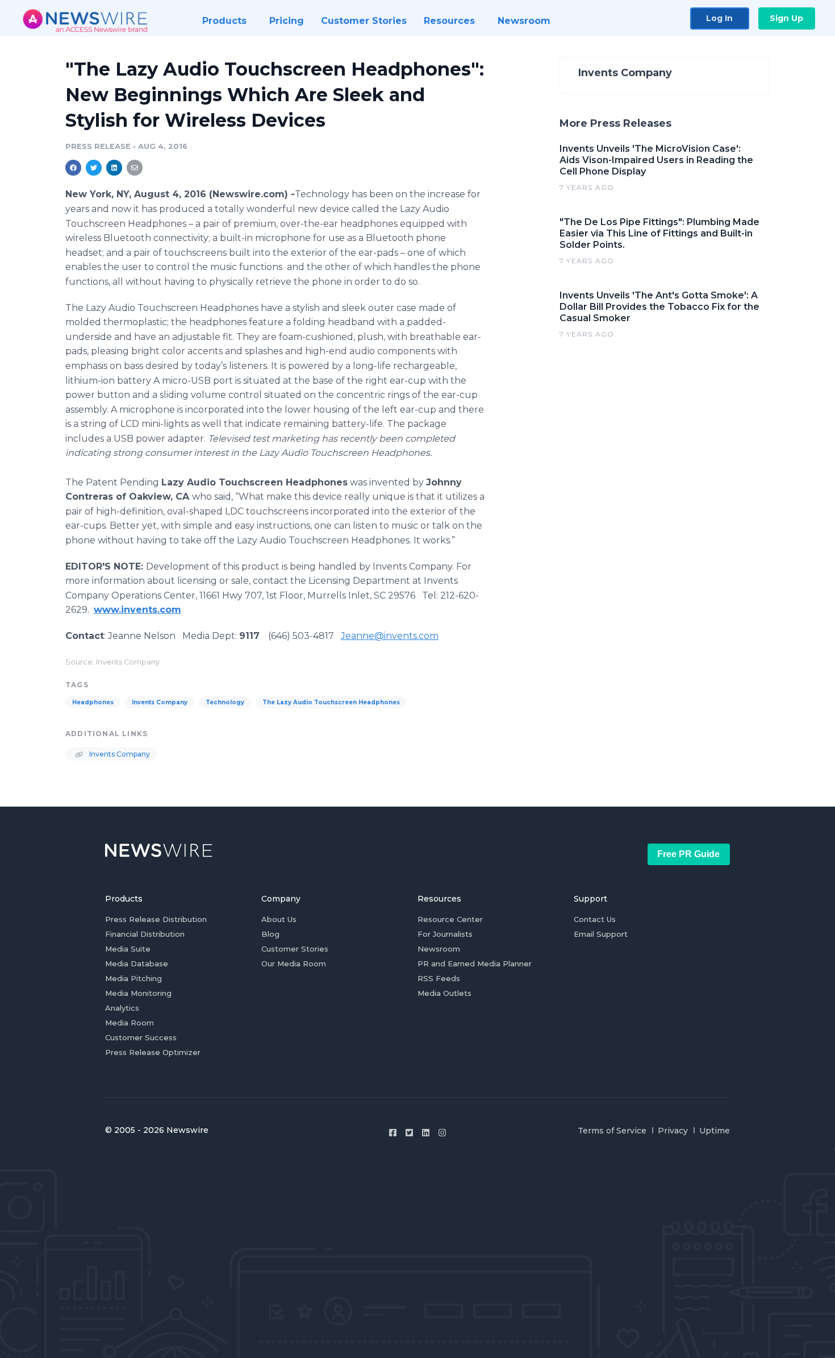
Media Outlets (444, 993)
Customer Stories (294, 948)
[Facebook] (392, 1132)
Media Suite (128, 948)
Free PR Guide (688, 854)
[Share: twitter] (93, 167)
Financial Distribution (145, 933)
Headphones (93, 702)
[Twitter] (409, 1132)
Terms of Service (612, 1131)
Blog (270, 933)
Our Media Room (293, 963)
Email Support (601, 933)
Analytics (122, 1007)
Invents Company (159, 702)
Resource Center (450, 919)
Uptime (714, 1131)
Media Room (129, 1022)
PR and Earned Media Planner (475, 963)
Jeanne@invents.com (390, 635)
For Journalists (445, 933)
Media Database (136, 963)
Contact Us (595, 919)
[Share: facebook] (73, 167)
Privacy (673, 1131)
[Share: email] (134, 167)
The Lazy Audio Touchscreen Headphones (331, 702)
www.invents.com (137, 609)
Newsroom (439, 948)
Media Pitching (133, 978)
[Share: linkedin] (114, 167)
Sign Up (786, 18)
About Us (279, 919)
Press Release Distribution (156, 919)
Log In (719, 18)
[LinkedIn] (425, 1132)
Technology (225, 702)
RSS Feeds (439, 978)
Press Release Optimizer (153, 1052)
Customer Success (141, 1037)
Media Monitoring (138, 993)
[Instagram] (442, 1132)
